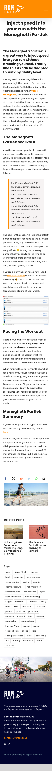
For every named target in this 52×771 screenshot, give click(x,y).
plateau (9, 611)
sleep (34, 631)
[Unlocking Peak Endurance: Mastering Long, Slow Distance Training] (13, 526)
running (40, 616)
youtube (9, 645)
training (16, 640)
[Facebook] (5, 479)
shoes (25, 631)
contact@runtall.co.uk (15, 737)
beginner (34, 572)
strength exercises (14, 635)
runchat (21, 616)
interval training (32, 596)
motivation (28, 606)
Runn (30, 616)
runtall (36, 626)
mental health (12, 606)
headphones (30, 591)
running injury (27, 621)
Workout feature (16, 275)
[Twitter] (5, 744)
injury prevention (13, 596)
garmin (36, 582)
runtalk (26, 626)
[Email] (44, 479)
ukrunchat (28, 640)
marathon (20, 601)
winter (39, 640)
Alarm (8, 572)
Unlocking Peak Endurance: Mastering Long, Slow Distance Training (13, 548)
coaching (18, 577)
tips (7, 640)
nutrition (41, 606)
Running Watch (12, 626)
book (7, 577)
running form (11, 621)
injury (42, 591)
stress (30, 635)
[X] (13, 479)
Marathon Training (37, 601)
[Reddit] (21, 479)
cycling (26, 582)
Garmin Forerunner (14, 587)
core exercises (33, 577)
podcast (21, 611)
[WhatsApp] (36, 479)
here (5, 432)
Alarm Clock (20, 572)
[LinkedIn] (29, 479)
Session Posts (12, 631)
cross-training (12, 582)
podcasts (33, 611)
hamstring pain (12, 591)
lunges (8, 601)
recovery (9, 616)
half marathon (34, 587)
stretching (41, 635)
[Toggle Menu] (46, 9)
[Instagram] (9, 744)
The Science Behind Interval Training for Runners (37, 547)
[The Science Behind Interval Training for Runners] (38, 526)
